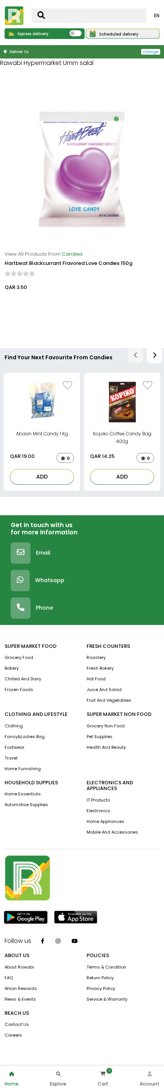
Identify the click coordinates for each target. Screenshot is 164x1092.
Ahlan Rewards (21, 988)
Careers (13, 1035)
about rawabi (19, 967)
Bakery (12, 668)
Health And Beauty (106, 747)
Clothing (14, 726)
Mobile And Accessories (112, 832)
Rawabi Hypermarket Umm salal (46, 62)
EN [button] (156, 15)
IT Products (98, 800)
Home (12, 1084)
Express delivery (32, 34)
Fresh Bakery (100, 668)
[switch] (75, 33)
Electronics (98, 811)
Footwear (14, 747)
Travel (11, 758)
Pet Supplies (100, 736)
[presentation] (135, 355)
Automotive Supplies (26, 805)
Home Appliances (105, 821)
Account (149, 1084)
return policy (100, 978)
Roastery (96, 657)
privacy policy (101, 988)
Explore (58, 1084)
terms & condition (106, 967)
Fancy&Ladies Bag (25, 736)
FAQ (9, 978)
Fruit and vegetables (109, 700)
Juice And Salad (104, 689)
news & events (20, 999)
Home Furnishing (23, 769)
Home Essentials (23, 794)
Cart (103, 1084)
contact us (17, 1024)
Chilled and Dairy (23, 679)
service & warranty (107, 999)
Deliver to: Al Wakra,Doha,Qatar (42, 305)
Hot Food (96, 679)
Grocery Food (19, 657)
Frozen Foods (19, 689)
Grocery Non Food (106, 726)
